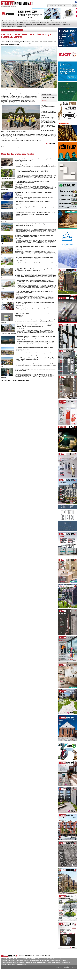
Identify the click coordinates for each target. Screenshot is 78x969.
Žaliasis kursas (29, 24)
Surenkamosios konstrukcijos (11, 147)
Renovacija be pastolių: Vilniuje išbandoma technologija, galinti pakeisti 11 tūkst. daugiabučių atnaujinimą (35, 325)
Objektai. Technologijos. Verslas (16, 20)
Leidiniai (13, 26)
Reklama (72, 2)
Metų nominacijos (21, 24)
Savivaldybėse (64, 22)
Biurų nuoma (34, 147)
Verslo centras (28, 147)
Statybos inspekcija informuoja (53, 22)
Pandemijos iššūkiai (66, 24)
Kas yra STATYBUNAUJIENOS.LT (26, 955)
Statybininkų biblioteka (21, 26)
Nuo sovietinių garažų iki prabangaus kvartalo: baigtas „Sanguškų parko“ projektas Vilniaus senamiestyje (34, 358)
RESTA (34, 24)
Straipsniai (45, 100)
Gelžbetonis (21, 147)
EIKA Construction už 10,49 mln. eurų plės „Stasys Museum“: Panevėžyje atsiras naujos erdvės (32, 182)
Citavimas (42, 955)
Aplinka (21, 22)
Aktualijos (6, 20)
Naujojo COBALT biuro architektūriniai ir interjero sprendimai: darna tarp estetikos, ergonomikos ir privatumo (34, 269)
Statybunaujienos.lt (6, 380)
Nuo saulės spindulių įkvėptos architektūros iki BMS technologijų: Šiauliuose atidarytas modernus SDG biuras (35, 258)
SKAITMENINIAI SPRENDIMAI (30, 20)
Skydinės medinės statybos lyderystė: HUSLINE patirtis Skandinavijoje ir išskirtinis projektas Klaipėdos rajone (33, 170)
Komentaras (40, 20)
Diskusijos (4, 26)
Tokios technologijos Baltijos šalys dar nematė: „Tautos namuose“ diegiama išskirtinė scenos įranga (36, 337)
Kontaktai (47, 955)
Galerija (9, 26)
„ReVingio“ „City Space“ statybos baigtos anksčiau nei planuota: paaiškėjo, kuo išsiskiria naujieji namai (34, 236)
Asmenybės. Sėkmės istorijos (54, 24)
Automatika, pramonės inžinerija (9, 24)
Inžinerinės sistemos (54, 20)
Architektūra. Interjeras (7, 22)
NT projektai (43, 22)
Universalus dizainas (41, 24)
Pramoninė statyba (64, 20)
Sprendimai (46, 20)
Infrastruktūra (16, 22)
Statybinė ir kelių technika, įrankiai (31, 22)
